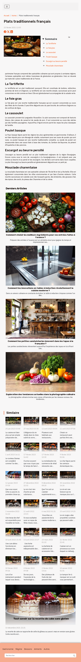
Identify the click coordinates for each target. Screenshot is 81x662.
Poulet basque (51, 57)
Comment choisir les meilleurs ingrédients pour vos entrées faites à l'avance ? (40, 236)
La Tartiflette (51, 43)
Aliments (38, 649)
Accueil (6, 15)
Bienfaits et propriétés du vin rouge (68, 505)
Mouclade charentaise (54, 66)
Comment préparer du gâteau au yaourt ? (50, 507)
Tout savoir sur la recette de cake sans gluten (41, 618)
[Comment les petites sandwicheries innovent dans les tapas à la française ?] (40, 319)
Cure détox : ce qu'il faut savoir (14, 534)
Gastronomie (8, 649)
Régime (19, 649)
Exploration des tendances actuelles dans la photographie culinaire (40, 394)
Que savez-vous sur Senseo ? (32, 562)
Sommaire (51, 39)
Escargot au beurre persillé (56, 61)
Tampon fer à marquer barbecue (68, 562)
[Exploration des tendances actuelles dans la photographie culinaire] (40, 372)
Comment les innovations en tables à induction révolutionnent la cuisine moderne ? (40, 289)
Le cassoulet (51, 52)
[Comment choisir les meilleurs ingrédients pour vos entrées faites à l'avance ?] (40, 212)
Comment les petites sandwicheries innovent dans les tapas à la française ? (40, 342)
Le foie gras (50, 48)
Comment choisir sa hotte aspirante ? (32, 535)
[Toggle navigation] (6, 6)
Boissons (28, 649)
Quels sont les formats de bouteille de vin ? (32, 478)
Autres (14, 15)
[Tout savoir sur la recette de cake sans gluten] (40, 604)
